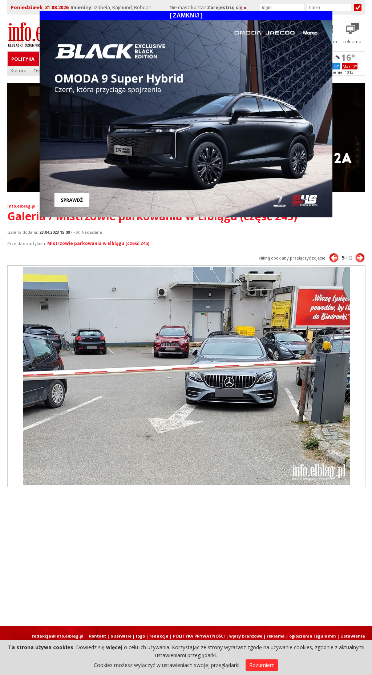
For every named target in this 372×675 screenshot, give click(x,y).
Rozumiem (262, 665)
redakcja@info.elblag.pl (58, 636)
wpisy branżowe (245, 636)
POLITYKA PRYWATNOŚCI (199, 636)
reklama (276, 636)
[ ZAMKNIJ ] (186, 15)
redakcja (159, 636)
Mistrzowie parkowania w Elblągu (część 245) (98, 243)
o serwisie (121, 636)
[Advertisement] (186, 556)
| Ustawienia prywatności (351, 638)
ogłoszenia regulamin (312, 636)
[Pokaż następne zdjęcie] (360, 257)
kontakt (97, 636)
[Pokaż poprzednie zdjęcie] (333, 257)
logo (140, 636)
